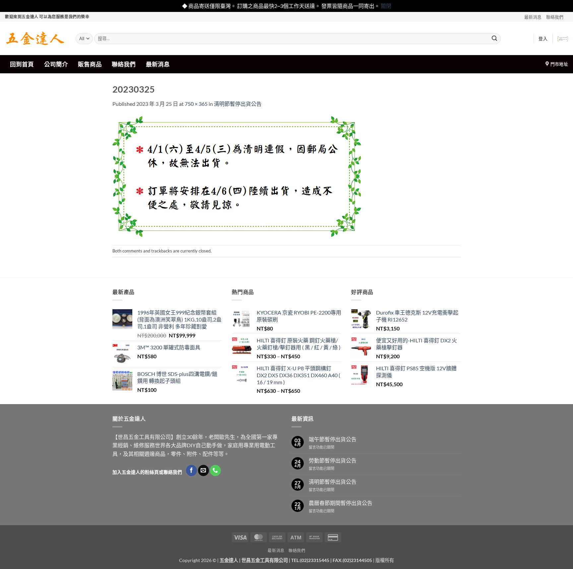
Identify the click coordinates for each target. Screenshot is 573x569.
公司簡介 (56, 64)
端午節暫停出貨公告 (332, 439)
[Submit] (494, 38)
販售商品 (90, 64)
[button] (543, 38)
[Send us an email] (203, 470)
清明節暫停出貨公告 (238, 104)
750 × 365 (196, 104)
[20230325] (236, 176)
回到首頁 (22, 64)
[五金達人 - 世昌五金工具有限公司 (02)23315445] (35, 38)
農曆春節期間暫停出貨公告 (340, 503)
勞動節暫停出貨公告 (332, 460)
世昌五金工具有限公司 (264, 560)
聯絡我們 (554, 17)
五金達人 (229, 560)
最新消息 (532, 17)
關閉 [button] (386, 6)
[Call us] (215, 470)
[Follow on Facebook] (191, 470)
